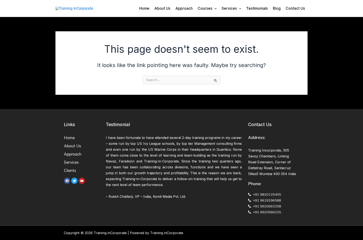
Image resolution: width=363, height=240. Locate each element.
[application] (214, 8)
